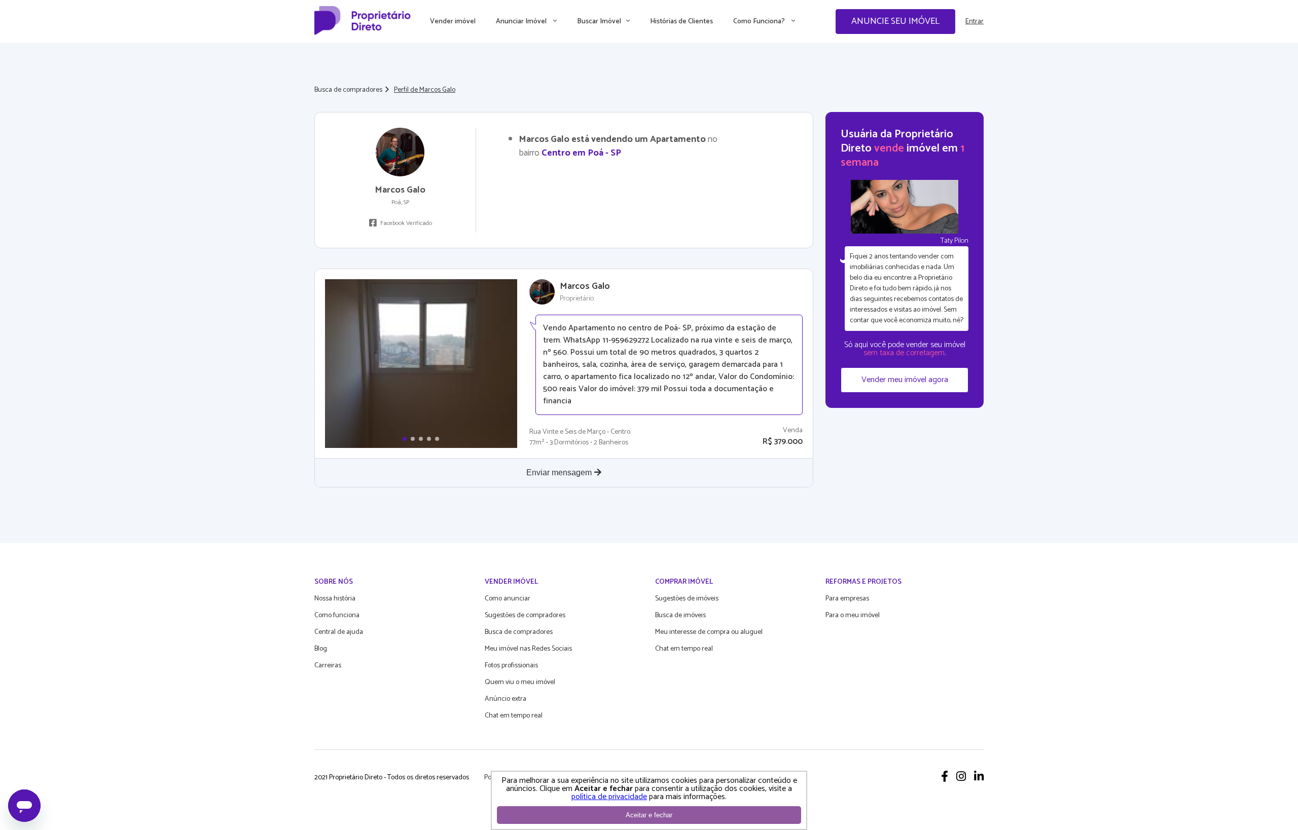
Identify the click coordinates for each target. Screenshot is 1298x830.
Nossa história (334, 599)
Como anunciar (507, 599)
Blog (320, 649)
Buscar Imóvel (599, 21)
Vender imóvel (453, 21)
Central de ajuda (338, 632)
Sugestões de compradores (525, 615)
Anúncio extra (505, 699)
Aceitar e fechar (649, 815)
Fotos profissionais (511, 665)
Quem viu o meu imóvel (520, 682)
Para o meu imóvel (852, 615)
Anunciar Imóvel (522, 21)
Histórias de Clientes (681, 21)
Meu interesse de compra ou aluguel (709, 632)
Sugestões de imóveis (686, 599)
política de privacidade (609, 797)
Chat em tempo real (514, 716)
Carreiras (327, 665)
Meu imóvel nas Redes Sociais (528, 649)
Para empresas (847, 599)
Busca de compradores (348, 90)
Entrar (974, 21)
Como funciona (336, 615)
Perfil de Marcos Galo (424, 90)
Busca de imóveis (680, 615)
